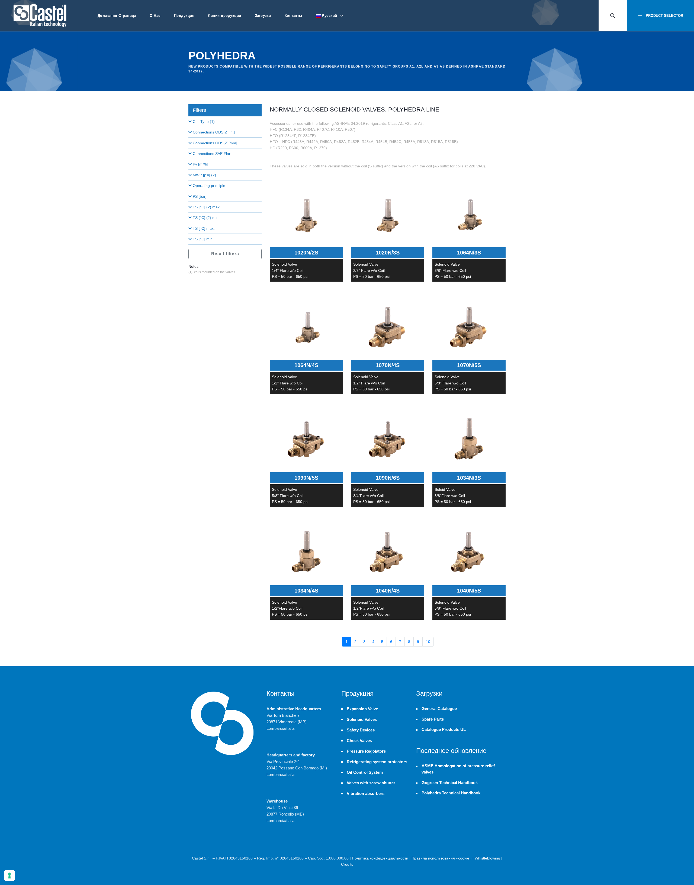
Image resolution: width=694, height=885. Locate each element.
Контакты (293, 16)
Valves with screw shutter (371, 783)
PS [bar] (199, 196)
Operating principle (208, 185)
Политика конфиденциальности (380, 858)
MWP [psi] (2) (204, 175)
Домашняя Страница (117, 16)
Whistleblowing (487, 858)
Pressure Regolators (366, 751)
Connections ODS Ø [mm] (214, 143)
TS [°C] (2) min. (206, 217)
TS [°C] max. (203, 228)
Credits (347, 864)
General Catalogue (439, 708)
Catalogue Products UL (444, 729)
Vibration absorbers (365, 793)
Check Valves (359, 740)
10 (428, 641)
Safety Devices (361, 730)
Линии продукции (224, 16)
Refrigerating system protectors (377, 761)
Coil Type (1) (203, 121)
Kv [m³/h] (200, 164)
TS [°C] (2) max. (206, 207)
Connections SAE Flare (212, 153)
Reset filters (225, 254)
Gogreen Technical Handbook (450, 783)
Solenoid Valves (362, 719)
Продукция (184, 16)
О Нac (155, 16)
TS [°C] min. (203, 239)
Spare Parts (433, 719)
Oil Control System (365, 772)
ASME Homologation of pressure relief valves (458, 769)
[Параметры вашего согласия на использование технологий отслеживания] (9, 875)
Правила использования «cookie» (441, 858)
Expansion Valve (362, 708)
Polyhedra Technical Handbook (451, 793)
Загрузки (263, 16)
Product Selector (664, 16)
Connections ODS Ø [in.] (213, 132)
